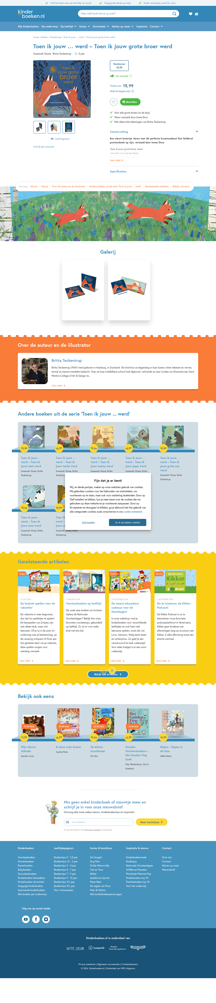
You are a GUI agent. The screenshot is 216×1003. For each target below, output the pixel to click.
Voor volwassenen (63, 890)
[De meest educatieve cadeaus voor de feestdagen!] (130, 617)
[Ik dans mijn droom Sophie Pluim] (68, 731)
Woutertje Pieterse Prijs (138, 873)
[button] (112, 670)
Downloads (99, 26)
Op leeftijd (66, 26)
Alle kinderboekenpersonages (106, 894)
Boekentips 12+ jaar (64, 881)
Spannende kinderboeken (31, 890)
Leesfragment (62, 138)
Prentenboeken (26, 861)
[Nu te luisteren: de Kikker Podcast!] (175, 617)
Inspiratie (141, 26)
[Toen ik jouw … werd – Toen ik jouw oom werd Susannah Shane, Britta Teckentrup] (33, 451)
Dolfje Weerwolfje (99, 865)
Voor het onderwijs (136, 886)
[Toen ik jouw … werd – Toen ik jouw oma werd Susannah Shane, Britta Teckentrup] (33, 511)
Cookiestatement (130, 964)
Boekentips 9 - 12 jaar (65, 877)
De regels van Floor (100, 886)
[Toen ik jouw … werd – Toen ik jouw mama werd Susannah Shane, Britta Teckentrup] (103, 451)
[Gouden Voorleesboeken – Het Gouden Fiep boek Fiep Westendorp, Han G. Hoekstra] (138, 739)
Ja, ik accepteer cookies (127, 522)
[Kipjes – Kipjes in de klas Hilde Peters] (172, 733)
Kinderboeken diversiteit (31, 881)
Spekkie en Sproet (100, 877)
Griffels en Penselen (136, 869)
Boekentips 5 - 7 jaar (65, 869)
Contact (154, 26)
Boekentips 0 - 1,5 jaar (66, 857)
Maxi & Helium (98, 890)
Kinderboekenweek (136, 857)
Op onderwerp (49, 26)
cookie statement (132, 511)
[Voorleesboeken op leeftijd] (84, 617)
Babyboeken (24, 869)
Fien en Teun (96, 869)
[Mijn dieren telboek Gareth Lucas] (33, 733)
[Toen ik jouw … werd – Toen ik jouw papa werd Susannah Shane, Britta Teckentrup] (138, 451)
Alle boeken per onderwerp (32, 894)
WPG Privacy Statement (92, 830)
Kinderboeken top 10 (137, 877)
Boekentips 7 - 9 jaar (65, 873)
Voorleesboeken (26, 857)
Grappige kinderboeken (30, 886)
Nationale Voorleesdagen (139, 865)
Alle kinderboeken (28, 26)
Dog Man (95, 861)
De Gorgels (96, 857)
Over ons (167, 857)
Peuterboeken (25, 865)
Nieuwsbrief (168, 869)
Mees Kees (95, 881)
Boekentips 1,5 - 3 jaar (66, 861)
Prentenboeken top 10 (137, 881)
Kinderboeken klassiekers (31, 877)
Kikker (93, 873)
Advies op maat (121, 26)
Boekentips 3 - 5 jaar (65, 865)
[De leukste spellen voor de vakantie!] (39, 617)
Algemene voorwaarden (108, 964)
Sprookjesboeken (27, 873)
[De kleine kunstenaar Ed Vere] (103, 733)
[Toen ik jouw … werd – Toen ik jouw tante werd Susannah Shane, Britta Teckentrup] (68, 451)
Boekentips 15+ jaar (64, 886)
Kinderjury (131, 861)
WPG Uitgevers (128, 968)
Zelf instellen (88, 522)
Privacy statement (86, 964)
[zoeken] (175, 13)
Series (82, 26)
